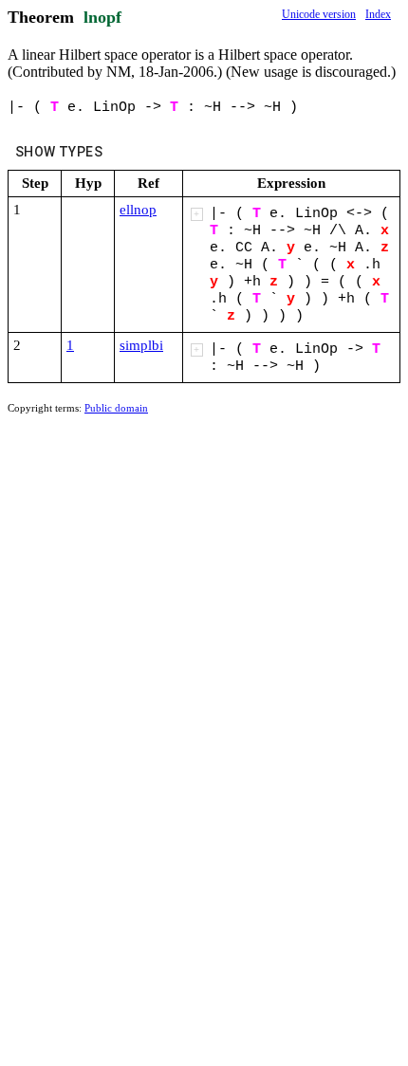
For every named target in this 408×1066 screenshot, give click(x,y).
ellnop (138, 209)
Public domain (116, 408)
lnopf (102, 17)
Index (378, 14)
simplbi (141, 345)
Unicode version (319, 14)
